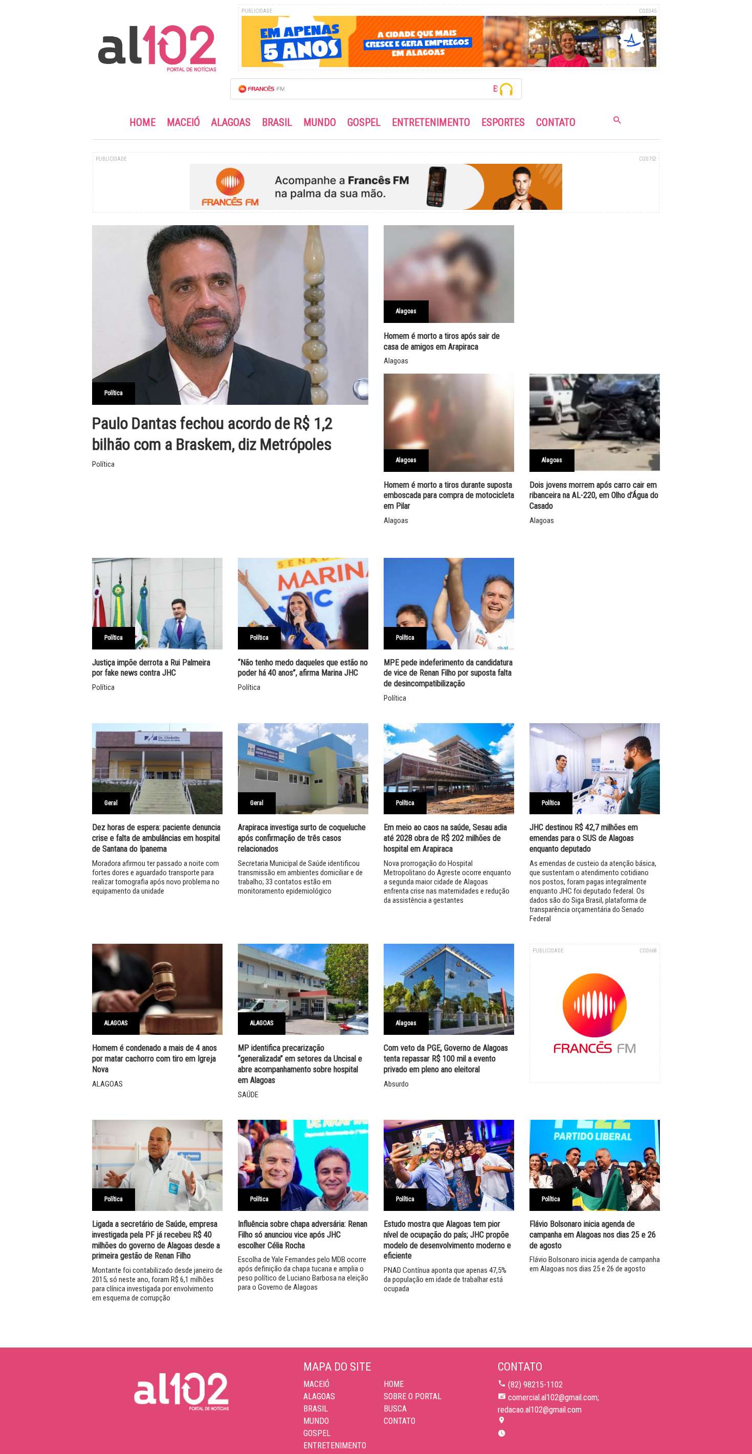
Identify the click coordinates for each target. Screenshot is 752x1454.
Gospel (364, 122)
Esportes (503, 122)
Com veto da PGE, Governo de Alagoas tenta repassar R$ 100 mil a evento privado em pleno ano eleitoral (446, 1058)
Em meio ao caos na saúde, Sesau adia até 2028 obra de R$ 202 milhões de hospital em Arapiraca (445, 838)
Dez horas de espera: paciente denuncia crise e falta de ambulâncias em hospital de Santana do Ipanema (156, 838)
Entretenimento (431, 122)
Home (142, 122)
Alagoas (231, 122)
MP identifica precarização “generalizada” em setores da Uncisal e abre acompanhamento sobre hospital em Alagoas (300, 1063)
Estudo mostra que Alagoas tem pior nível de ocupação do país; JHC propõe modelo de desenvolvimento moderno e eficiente (447, 1240)
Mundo (319, 122)
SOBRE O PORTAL (412, 1396)
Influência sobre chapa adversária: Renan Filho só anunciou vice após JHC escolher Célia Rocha (302, 1234)
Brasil (277, 122)
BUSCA (395, 1409)
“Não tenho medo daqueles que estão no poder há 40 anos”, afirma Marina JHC (303, 668)
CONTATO (399, 1421)
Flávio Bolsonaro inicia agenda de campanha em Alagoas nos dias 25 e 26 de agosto (592, 1234)
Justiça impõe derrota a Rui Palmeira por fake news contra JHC (151, 668)
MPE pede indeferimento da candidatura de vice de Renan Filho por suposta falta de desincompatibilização (448, 673)
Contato (556, 122)
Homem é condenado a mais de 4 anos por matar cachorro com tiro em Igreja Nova (154, 1058)
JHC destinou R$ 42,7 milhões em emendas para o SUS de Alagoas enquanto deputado (583, 838)
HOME (394, 1384)
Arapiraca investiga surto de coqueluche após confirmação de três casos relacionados (302, 838)
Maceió (183, 122)
